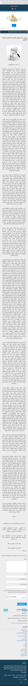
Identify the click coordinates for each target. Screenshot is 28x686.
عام (26, 642)
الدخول (16, 6)
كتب (26, 648)
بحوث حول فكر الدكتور (22, 636)
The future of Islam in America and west (19, 623)
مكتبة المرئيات (24, 655)
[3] (16, 447)
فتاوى (26, 643)
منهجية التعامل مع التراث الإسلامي (20, 616)
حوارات (25, 637)
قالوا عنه (25, 645)
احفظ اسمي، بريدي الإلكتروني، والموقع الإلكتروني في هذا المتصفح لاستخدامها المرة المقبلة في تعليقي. (15, 591)
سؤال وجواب (24, 639)
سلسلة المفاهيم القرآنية (22, 640)
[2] (14, 268)
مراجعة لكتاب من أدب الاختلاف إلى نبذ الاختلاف (17, 618)
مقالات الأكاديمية (23, 654)
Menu (14, 25)
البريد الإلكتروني (23, 579)
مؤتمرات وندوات (23, 651)
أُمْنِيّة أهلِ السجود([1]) (10, 32)
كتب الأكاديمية (24, 649)
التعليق (25, 559)
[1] (9, 171)
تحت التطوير (24, 613)
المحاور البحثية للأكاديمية (22, 633)
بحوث (26, 634)
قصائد (25, 646)
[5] (7, 468)
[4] (20, 463)
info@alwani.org (21, 679)
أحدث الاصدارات (24, 630)
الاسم (25, 574)
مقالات (25, 652)
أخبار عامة (25, 631)
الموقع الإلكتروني (23, 584)
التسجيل (12, 6)
